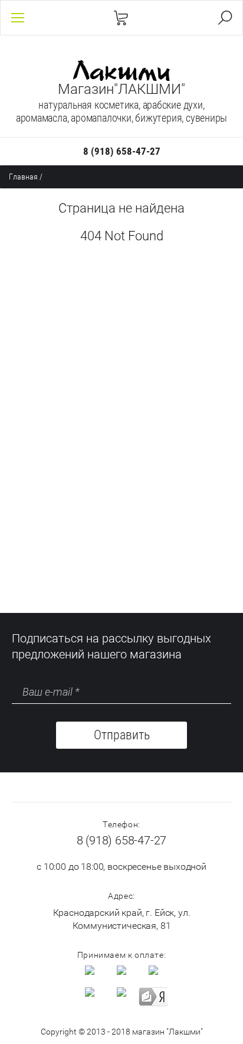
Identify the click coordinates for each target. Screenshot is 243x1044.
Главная (23, 176)
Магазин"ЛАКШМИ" (121, 89)
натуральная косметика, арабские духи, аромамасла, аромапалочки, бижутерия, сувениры (122, 111)
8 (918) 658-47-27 (121, 151)
